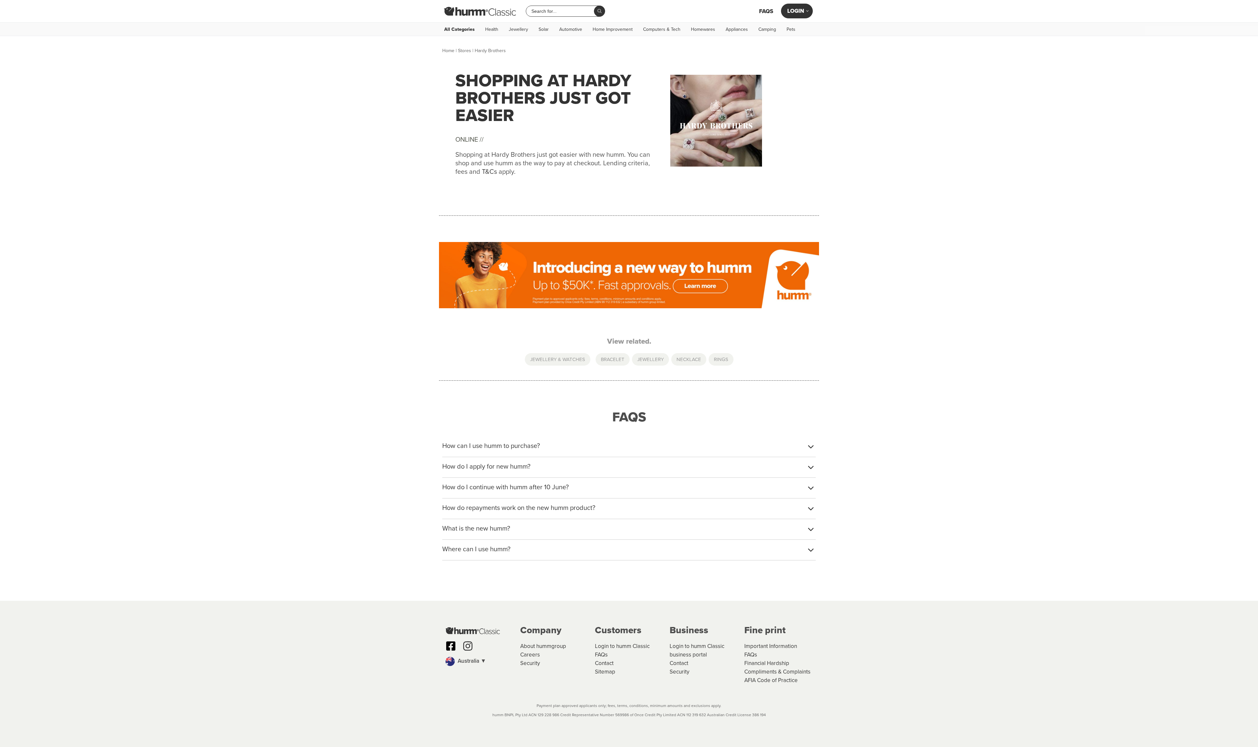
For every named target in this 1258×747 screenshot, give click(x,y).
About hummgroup (543, 646)
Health (491, 29)
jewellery (650, 359)
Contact (604, 663)
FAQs (766, 11)
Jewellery (518, 29)
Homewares (703, 29)
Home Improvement (613, 29)
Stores (464, 50)
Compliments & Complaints (777, 672)
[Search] (599, 11)
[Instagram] (468, 646)
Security (530, 663)
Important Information (770, 646)
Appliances (737, 29)
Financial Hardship (766, 663)
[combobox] (562, 11)
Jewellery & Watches (557, 359)
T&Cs (489, 171)
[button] (480, 661)
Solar (544, 29)
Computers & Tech (661, 29)
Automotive (570, 29)
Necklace (689, 359)
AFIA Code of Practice (771, 680)
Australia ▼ (471, 661)
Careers (530, 654)
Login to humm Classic (622, 646)
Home (448, 50)
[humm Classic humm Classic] (480, 11)
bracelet (612, 359)
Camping (767, 29)
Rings (721, 359)
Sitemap (605, 672)
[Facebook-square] (451, 646)
